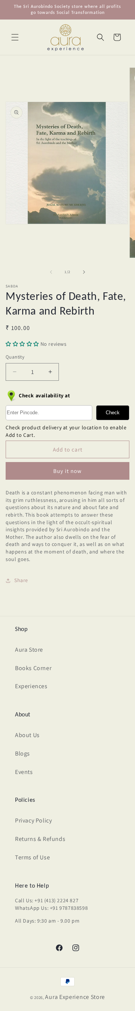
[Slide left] (51, 272)
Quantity (15, 357)
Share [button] (21, 580)
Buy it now (67, 470)
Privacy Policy (33, 820)
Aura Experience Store (75, 997)
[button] (15, 37)
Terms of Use (32, 857)
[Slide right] (84, 272)
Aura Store (29, 650)
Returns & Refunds (40, 839)
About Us (27, 735)
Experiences (31, 686)
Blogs (22, 753)
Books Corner (33, 668)
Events (24, 772)
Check (113, 412)
